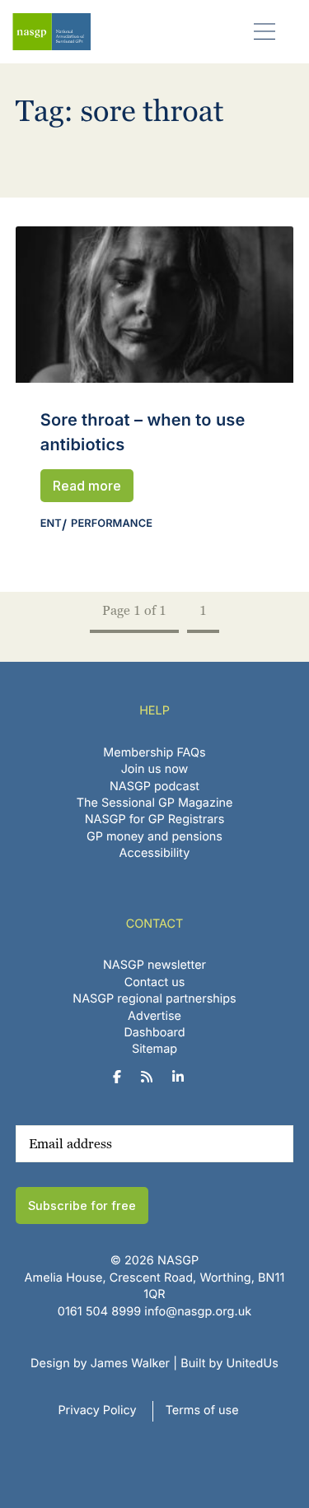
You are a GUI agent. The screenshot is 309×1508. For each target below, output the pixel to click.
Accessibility (154, 853)
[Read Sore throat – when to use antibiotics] (155, 304)
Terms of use (202, 1410)
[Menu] (265, 31)
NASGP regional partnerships (154, 999)
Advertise (154, 1016)
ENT (51, 524)
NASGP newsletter (154, 965)
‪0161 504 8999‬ (99, 1312)
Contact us (154, 982)
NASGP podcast (154, 787)
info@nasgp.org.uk (197, 1312)
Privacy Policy (97, 1410)
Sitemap (154, 1049)
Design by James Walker (100, 1364)
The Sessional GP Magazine (155, 803)
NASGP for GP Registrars (155, 819)
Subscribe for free (82, 1205)
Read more (87, 485)
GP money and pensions (154, 837)
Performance (111, 524)
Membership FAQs (154, 753)
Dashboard (154, 1033)
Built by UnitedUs (229, 1364)
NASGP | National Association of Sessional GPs (51, 31)
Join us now (155, 769)
